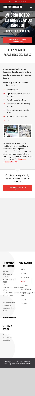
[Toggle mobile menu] (31, 7)
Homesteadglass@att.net (13, 287)
